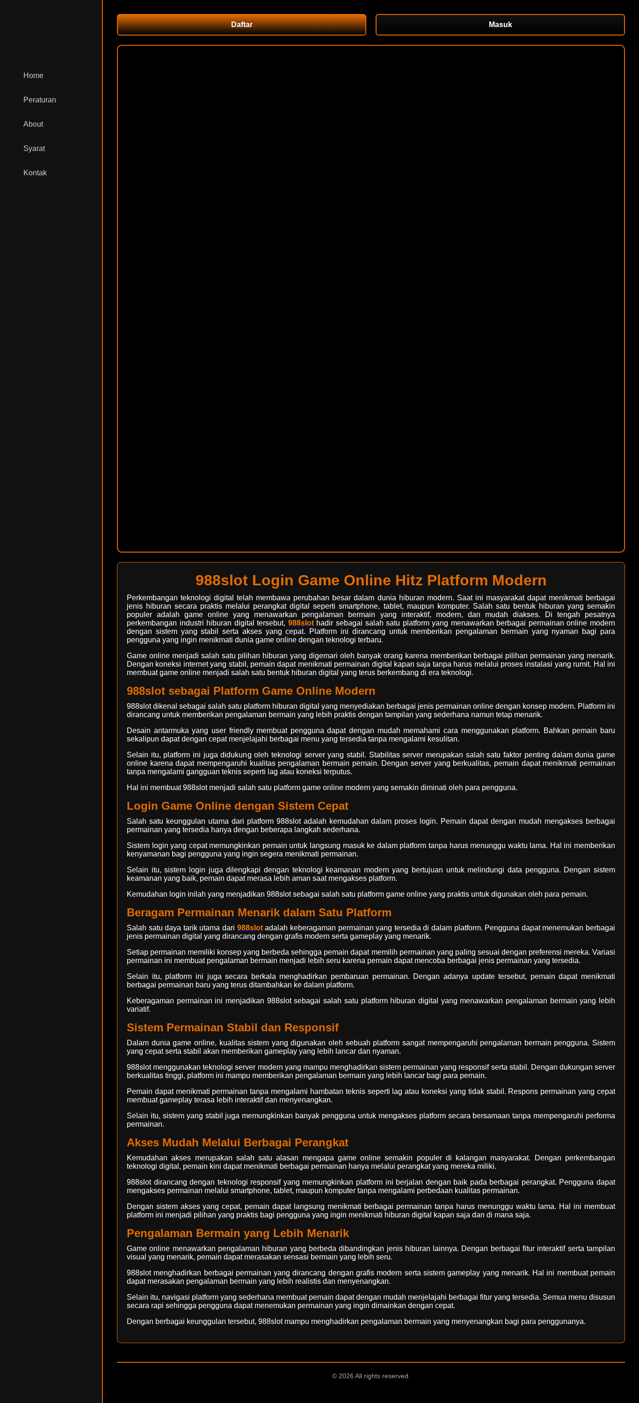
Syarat (34, 148)
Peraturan (39, 100)
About (33, 124)
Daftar (242, 25)
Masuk (500, 25)
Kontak (35, 173)
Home (33, 75)
